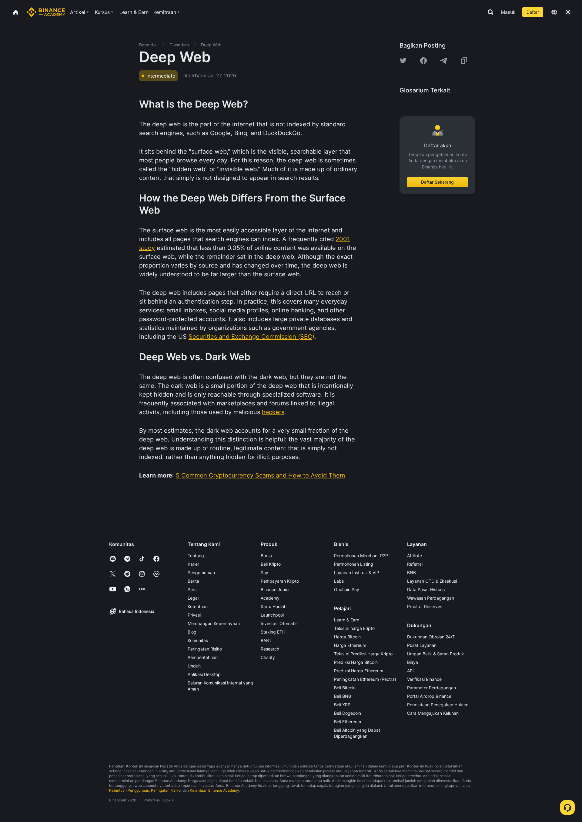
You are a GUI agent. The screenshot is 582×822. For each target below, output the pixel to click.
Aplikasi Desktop (204, 674)
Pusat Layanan (421, 645)
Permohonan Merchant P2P (361, 555)
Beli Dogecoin (347, 713)
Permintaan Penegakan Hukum (437, 704)
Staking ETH (273, 631)
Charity (268, 657)
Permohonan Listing (353, 564)
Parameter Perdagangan (431, 687)
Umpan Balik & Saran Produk (435, 653)
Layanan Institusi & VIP (356, 572)
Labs (339, 581)
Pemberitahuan (203, 657)
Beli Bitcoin (345, 687)
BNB (411, 572)
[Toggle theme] (568, 12)
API (410, 670)
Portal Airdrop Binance (429, 696)
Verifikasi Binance (424, 679)
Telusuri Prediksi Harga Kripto (363, 653)
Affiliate (414, 555)
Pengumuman (201, 572)
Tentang (196, 555)
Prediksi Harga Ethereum (358, 670)
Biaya (412, 662)
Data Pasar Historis (426, 589)
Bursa (266, 555)
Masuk (508, 12)
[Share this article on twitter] (403, 60)
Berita (193, 581)
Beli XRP (342, 704)
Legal (193, 598)
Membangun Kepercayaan (214, 623)
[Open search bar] (488, 12)
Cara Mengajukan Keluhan (433, 713)
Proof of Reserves (424, 606)
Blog (192, 631)
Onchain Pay (346, 589)
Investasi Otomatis (279, 623)
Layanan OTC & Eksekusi (432, 581)
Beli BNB (342, 696)
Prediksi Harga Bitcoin (356, 662)
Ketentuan (198, 606)
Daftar (533, 12)
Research (270, 648)
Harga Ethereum (350, 645)
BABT (266, 640)
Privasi (194, 614)
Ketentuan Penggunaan (129, 790)
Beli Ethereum (347, 721)
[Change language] (554, 12)
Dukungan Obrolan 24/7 (431, 636)
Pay (264, 572)
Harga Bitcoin (347, 636)
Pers (192, 589)
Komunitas (198, 640)
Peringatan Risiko (205, 648)
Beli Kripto (271, 564)
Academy (270, 598)
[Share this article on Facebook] (423, 60)
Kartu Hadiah (273, 606)
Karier (193, 564)
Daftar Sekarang (437, 182)
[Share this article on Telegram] (443, 60)
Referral (415, 564)
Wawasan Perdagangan (430, 598)
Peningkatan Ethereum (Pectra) (365, 679)
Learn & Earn (346, 619)
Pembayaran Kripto (280, 581)
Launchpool (272, 614)
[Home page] (46, 12)
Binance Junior (275, 589)
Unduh (194, 665)
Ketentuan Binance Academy (214, 790)
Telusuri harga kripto (354, 628)
